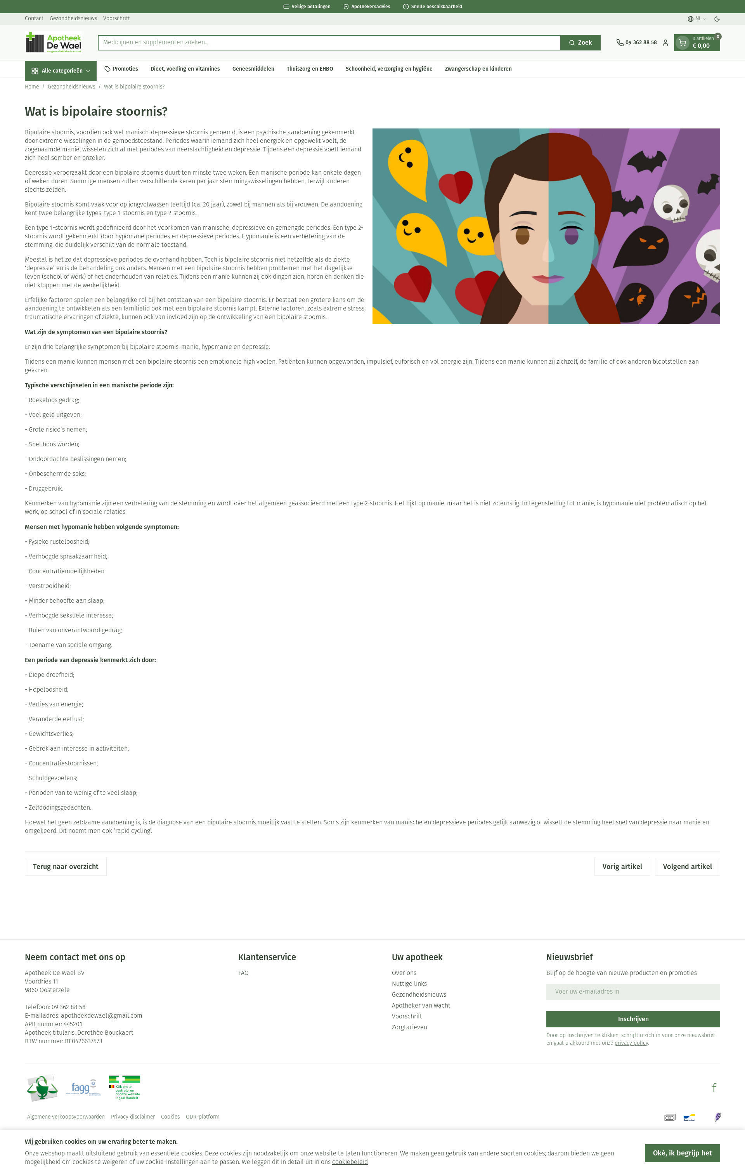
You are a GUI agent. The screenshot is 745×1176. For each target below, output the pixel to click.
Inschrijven (633, 1019)
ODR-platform (203, 1117)
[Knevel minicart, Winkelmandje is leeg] (683, 43)
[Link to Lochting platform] (717, 1117)
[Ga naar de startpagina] (53, 42)
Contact (34, 19)
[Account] (665, 43)
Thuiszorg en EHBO (310, 69)
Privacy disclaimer (133, 1117)
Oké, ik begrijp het (682, 1153)
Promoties (125, 69)
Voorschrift (116, 19)
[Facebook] (714, 1087)
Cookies (170, 1117)
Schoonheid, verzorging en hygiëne (389, 69)
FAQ (243, 973)
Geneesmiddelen (253, 69)
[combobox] (329, 42)
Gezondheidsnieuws (73, 19)
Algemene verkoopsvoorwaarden (66, 1117)
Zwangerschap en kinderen (478, 69)
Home (32, 87)
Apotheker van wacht (421, 1006)
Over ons (404, 973)
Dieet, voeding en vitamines (185, 69)
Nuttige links (409, 984)
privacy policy (631, 1043)
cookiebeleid (350, 1162)
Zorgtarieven (409, 1028)
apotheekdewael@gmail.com (101, 1016)
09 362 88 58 (69, 1007)
